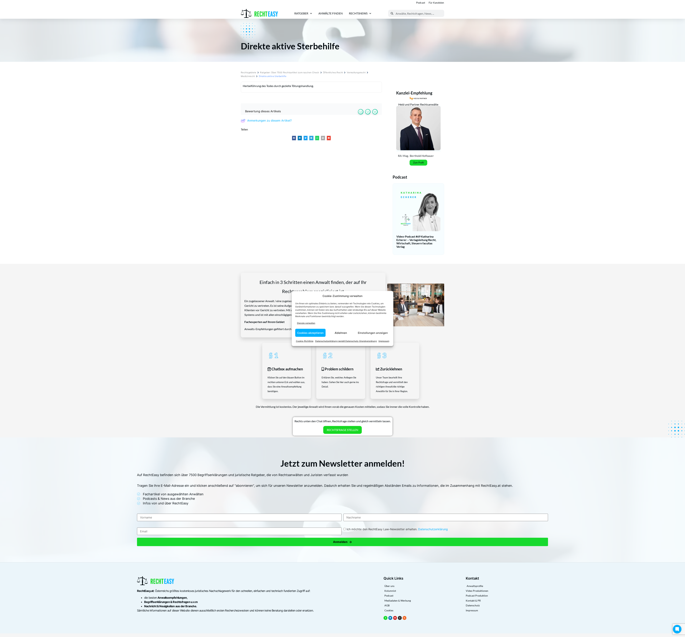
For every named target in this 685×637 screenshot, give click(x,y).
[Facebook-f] (385, 618)
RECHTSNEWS (358, 13)
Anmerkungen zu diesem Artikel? (269, 120)
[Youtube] (395, 618)
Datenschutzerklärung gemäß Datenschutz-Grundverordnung (346, 341)
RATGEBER (301, 13)
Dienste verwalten (306, 323)
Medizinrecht (248, 76)
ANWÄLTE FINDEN (330, 13)
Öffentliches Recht (333, 72)
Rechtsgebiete (248, 72)
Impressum (384, 341)
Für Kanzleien (436, 2)
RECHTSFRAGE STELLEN (342, 429)
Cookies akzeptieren (310, 332)
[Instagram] (400, 618)
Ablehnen (341, 332)
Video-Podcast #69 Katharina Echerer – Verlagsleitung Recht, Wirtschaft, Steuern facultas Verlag (416, 241)
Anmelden (342, 542)
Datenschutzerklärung (433, 529)
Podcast (420, 2)
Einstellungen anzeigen (373, 332)
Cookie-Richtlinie (304, 341)
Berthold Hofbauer (422, 155)
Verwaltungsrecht (356, 72)
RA (400, 155)
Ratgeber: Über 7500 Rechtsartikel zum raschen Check (289, 72)
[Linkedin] (390, 618)
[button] (294, 138)
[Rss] (405, 618)
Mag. (406, 155)
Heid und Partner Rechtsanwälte (418, 104)
